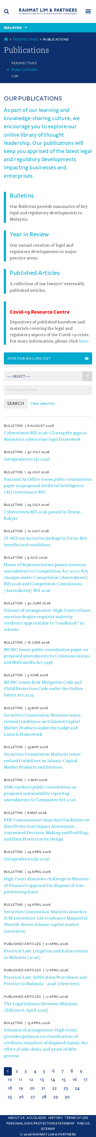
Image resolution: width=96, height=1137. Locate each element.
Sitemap (48, 1129)
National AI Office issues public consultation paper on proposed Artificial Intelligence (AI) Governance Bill (48, 485)
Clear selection (42, 403)
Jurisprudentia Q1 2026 (26, 859)
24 (77, 1088)
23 (65, 1088)
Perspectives (25, 39)
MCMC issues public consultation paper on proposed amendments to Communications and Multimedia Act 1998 (46, 656)
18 (10, 1088)
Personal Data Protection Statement (40, 1123)
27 (32, 1097)
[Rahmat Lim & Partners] (48, 11)
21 (43, 1088)
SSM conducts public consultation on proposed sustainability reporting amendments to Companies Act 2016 (40, 793)
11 (20, 1079)
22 (54, 1088)
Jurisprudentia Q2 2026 (27, 459)
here (83, 341)
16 (74, 1079)
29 (55, 1097)
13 (42, 1079)
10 (10, 1079)
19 (21, 1088)
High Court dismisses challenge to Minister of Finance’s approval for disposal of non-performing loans (46, 885)
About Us (16, 1118)
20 (32, 1088)
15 (64, 1079)
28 (44, 1097)
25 (10, 1097)
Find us (83, 1123)
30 (67, 1097)
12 (31, 1079)
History (55, 1118)
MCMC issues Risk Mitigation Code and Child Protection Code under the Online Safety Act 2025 (43, 688)
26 (21, 1097)
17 (85, 1079)
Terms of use (76, 1118)
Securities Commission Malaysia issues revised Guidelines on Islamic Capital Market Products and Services (42, 760)
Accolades (36, 1118)
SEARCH (15, 403)
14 (53, 1079)
